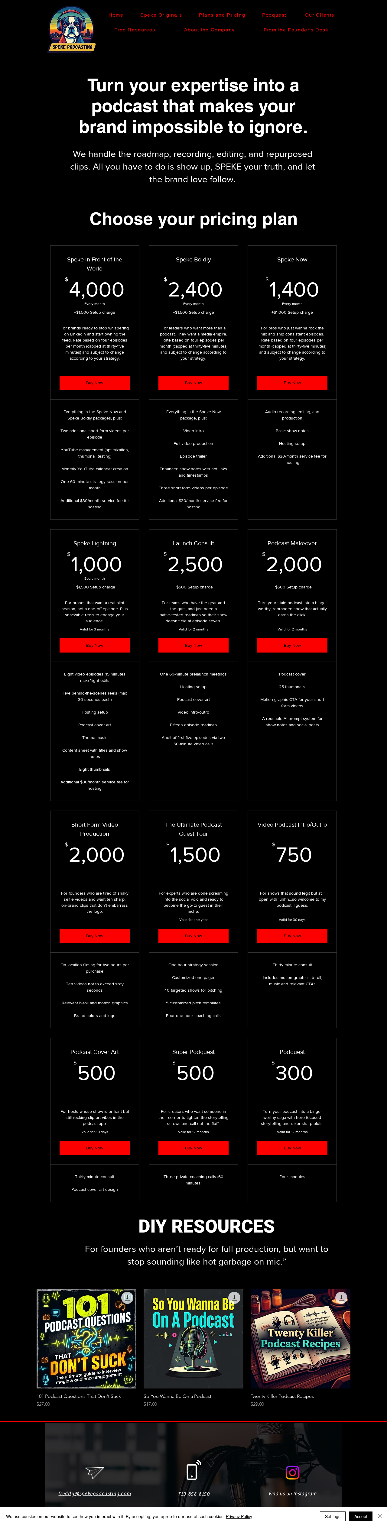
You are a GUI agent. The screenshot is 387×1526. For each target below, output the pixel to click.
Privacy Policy (239, 1516)
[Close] (379, 1516)
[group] (193, 1348)
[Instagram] (292, 1472)
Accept (360, 1516)
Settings (332, 1516)
